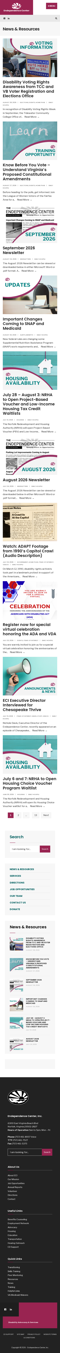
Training (11, 1287)
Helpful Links (14, 1291)
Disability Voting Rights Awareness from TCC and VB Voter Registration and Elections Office (28, 89)
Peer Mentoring (15, 1275)
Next (46, 815)
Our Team (16, 896)
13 (35, 815)
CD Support (13, 1247)
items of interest (46, 562)
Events (32, 102)
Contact (11, 1199)
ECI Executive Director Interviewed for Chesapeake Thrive (24, 705)
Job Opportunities (22, 889)
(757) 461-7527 (20, 1140)
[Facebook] (4, 18)
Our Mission (13, 1179)
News (34, 716)
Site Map (20, 1334)
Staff (39, 716)
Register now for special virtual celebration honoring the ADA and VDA (29, 629)
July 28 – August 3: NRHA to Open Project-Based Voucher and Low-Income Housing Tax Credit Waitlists (29, 404)
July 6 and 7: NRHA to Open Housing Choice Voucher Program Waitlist (29, 783)
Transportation (15, 1239)
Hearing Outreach (16, 1243)
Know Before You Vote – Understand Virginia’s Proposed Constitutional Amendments (27, 172)
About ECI (12, 1175)
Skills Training (14, 1271)
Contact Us (18, 902)
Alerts (23, 335)
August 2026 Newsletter (26, 480)
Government (22, 562)
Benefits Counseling (17, 1219)
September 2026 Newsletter (19, 250)
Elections (24, 102)
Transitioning (14, 1267)
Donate (15, 909)
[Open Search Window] (56, 18)
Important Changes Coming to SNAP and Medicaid (23, 323)
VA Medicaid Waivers (18, 1295)
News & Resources (22, 869)
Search (45, 849)
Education (12, 1235)
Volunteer (12, 1191)
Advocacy (12, 1227)
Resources (13, 1279)
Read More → (31, 116)
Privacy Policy (33, 1334)
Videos (6, 564)
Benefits (29, 335)
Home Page (40, 102)
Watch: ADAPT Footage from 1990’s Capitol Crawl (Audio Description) (28, 551)
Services (15, 876)
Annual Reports (15, 1187)
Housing (20, 420)
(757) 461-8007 (22, 1136)
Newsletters (25, 259)
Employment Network (18, 1223)
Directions (17, 882)
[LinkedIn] (8, 18)
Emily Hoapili (39, 259)
